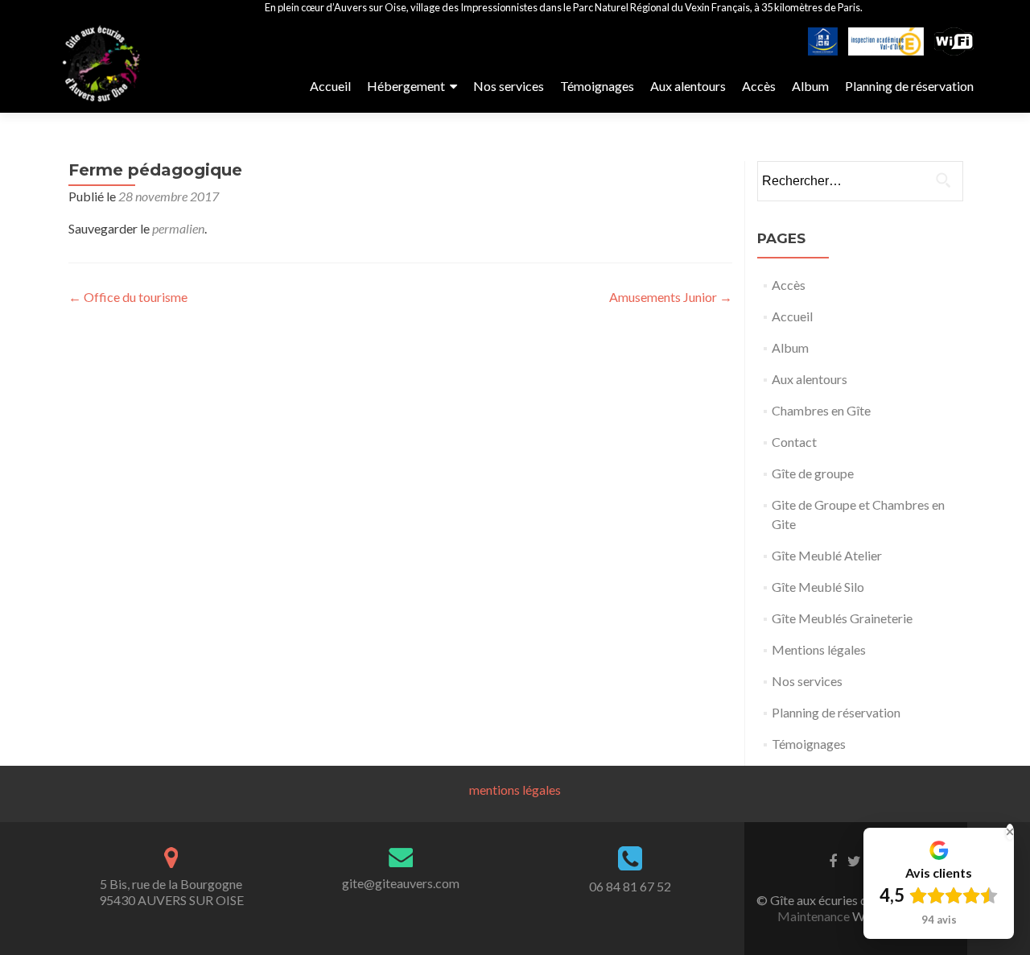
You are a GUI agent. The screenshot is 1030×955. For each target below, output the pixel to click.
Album (810, 85)
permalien (178, 228)
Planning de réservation (909, 85)
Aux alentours (688, 85)
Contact (794, 441)
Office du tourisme (127, 296)
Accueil (330, 85)
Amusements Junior (670, 296)
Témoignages (597, 85)
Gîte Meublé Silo (818, 586)
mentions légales (515, 789)
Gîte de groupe (813, 473)
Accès (759, 85)
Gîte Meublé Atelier (827, 555)
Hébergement (406, 85)
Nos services (508, 85)
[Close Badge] (1010, 832)
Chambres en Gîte (821, 410)
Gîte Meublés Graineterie (842, 618)
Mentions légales (819, 649)
